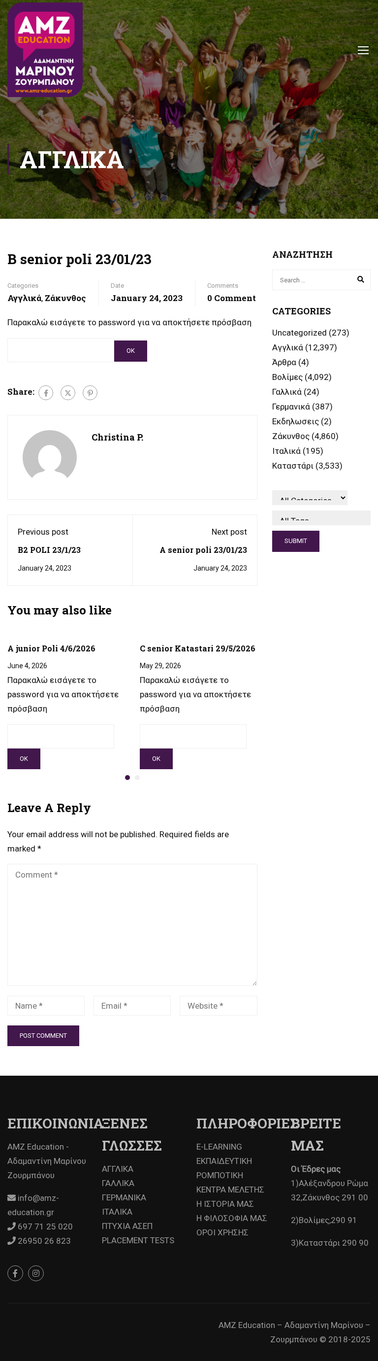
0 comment (231, 298)
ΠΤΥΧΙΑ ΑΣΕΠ (127, 1226)
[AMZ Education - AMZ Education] (45, 49)
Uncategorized (299, 333)
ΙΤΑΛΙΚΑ (117, 1212)
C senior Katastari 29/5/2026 (197, 648)
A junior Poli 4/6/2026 (51, 648)
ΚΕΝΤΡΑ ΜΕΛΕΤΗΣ (230, 1189)
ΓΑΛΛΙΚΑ (118, 1183)
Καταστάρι (293, 466)
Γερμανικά (291, 406)
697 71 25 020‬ (44, 1226)
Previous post (43, 532)
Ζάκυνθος (65, 298)
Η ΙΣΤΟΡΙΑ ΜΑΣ (225, 1204)
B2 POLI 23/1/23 (49, 549)
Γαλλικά (287, 392)
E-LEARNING (219, 1147)
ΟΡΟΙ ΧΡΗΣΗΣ (222, 1232)
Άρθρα (284, 362)
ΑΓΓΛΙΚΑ (117, 1169)
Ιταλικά (286, 451)
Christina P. (117, 437)
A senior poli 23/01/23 (203, 549)
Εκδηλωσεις (295, 421)
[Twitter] (68, 392)
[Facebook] (45, 392)
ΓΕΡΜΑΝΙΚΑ (124, 1197)
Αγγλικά (24, 298)
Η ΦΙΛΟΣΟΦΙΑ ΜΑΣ (231, 1218)
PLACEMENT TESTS (138, 1240)
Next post (229, 532)
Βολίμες (287, 377)
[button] (127, 777)
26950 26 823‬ (43, 1241)
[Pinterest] (90, 392)
